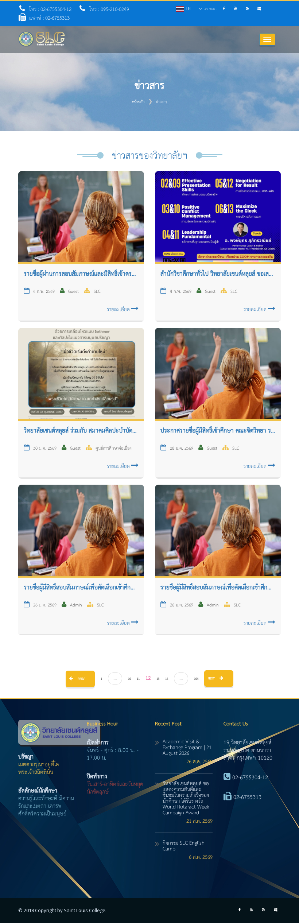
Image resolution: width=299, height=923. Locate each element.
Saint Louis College (84, 910)
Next (212, 678)
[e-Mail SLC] (249, 9)
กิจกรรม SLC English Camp (184, 846)
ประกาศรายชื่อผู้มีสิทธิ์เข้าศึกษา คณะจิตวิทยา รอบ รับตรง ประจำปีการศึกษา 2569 (217, 431)
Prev (81, 679)
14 (166, 679)
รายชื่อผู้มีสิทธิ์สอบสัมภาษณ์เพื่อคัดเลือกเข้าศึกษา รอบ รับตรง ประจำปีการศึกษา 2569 (81, 588)
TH (188, 8)
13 (157, 679)
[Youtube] (236, 9)
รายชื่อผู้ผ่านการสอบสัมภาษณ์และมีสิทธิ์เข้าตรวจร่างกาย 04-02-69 (81, 274)
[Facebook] (225, 9)
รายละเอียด (119, 309)
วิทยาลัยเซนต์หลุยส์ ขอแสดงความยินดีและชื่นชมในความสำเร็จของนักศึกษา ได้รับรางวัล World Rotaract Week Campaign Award (186, 798)
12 (148, 678)
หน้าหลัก (138, 102)
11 (138, 679)
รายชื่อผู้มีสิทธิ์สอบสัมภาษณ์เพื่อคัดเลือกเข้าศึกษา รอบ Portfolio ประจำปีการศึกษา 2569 (217, 588)
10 (129, 679)
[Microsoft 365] (260, 9)
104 (196, 679)
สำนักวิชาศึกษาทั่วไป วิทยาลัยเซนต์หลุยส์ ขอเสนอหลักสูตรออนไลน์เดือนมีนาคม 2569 (217, 274)
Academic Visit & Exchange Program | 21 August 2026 (187, 747)
